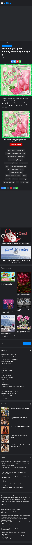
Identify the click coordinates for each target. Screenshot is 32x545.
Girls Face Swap (6, 379)
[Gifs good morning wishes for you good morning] (8, 277)
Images (4, 382)
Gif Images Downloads (11, 42)
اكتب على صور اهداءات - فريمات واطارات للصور (11, 528)
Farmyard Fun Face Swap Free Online (19, 408)
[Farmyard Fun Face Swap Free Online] (5, 411)
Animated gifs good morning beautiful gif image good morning (8, 335)
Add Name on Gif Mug (7, 361)
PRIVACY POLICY (6, 489)
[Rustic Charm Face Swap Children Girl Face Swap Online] (5, 448)
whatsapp (25, 182)
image (15, 179)
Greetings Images (5, 514)
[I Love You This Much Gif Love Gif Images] (8, 304)
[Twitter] (14, 61)
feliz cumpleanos (5, 534)
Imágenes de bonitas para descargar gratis (11, 509)
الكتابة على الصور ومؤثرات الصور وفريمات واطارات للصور (13, 535)
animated (12, 150)
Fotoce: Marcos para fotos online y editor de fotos (13, 532)
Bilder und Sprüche (5, 529)
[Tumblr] (8, 188)
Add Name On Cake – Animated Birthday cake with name (15, 461)
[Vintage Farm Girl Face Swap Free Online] (5, 439)
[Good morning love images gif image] (24, 322)
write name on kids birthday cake (10, 395)
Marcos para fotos (5, 531)
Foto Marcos (4, 512)
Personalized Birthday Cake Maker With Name (13, 487)
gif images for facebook (19, 166)
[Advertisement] (16, 23)
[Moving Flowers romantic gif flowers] (24, 282)
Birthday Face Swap (7, 366)
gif (7, 166)
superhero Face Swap (7, 389)
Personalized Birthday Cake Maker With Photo (13, 386)
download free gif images (16, 156)
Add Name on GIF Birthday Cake (10, 359)
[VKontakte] (14, 188)
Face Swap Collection (7, 370)
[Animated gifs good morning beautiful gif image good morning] (8, 323)
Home (4, 42)
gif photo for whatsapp (13, 175)
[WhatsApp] (20, 61)
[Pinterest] (17, 61)
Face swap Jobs (6, 372)
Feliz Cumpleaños (5, 537)
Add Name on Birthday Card (8, 356)
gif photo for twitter (16, 172)
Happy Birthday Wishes (6, 524)
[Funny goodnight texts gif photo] (24, 303)
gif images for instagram (16, 169)
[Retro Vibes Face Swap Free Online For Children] (5, 430)
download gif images (16, 160)
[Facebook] (12, 61)
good (8, 179)
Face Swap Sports (6, 375)
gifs (25, 175)
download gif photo (11, 163)
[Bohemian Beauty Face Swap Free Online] (5, 421)
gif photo (3, 526)
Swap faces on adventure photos (10, 391)
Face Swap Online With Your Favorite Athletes (13, 470)
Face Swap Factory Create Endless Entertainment (14, 467)
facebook (23, 163)
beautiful (20, 150)
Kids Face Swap (6, 384)
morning (23, 179)
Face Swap (4, 368)
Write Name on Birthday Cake (9, 393)
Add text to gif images (7, 363)
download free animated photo (16, 153)
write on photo (5, 398)
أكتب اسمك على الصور (6, 538)
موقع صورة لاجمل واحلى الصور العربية (9, 510)
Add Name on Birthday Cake (9, 354)
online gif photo (9, 182)
